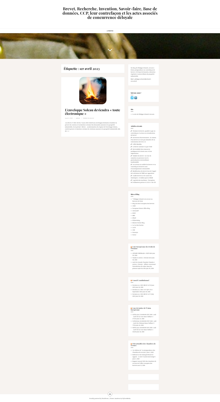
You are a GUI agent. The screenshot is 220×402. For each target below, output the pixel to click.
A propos (110, 31)
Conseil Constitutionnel (140, 280)
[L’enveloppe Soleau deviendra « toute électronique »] (92, 92)
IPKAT (134, 218)
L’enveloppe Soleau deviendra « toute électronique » (92, 112)
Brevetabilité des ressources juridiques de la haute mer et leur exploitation (141, 151)
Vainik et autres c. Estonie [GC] (142, 258)
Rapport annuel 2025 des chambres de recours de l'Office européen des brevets (144, 363)
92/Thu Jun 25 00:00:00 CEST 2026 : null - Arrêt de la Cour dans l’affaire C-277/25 (144, 316)
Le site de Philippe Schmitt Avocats (143, 114)
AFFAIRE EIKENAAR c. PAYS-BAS (142, 253)
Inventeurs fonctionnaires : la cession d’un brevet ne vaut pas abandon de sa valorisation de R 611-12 (143, 140)
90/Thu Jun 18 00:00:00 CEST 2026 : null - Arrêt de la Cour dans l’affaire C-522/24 (144, 330)
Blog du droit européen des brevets (143, 203)
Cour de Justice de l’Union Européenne (141, 309)
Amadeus (117, 398)
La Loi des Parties (137, 225)
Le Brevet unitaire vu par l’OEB (142, 146)
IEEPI (134, 213)
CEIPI (134, 206)
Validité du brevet (88, 118)
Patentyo (135, 232)
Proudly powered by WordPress (98, 398)
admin (78, 118)
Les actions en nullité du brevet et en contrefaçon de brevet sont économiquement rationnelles (143, 166)
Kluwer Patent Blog (138, 223)
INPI (133, 215)
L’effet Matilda (137, 144)
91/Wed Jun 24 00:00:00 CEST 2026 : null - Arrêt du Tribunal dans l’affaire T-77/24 (144, 323)
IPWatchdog (136, 220)
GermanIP (135, 211)
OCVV (134, 227)
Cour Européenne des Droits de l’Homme (143, 248)
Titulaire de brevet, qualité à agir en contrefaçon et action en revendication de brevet (143, 133)
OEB (133, 230)
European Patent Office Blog (141, 208)
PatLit (134, 235)
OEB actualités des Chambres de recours (143, 344)
